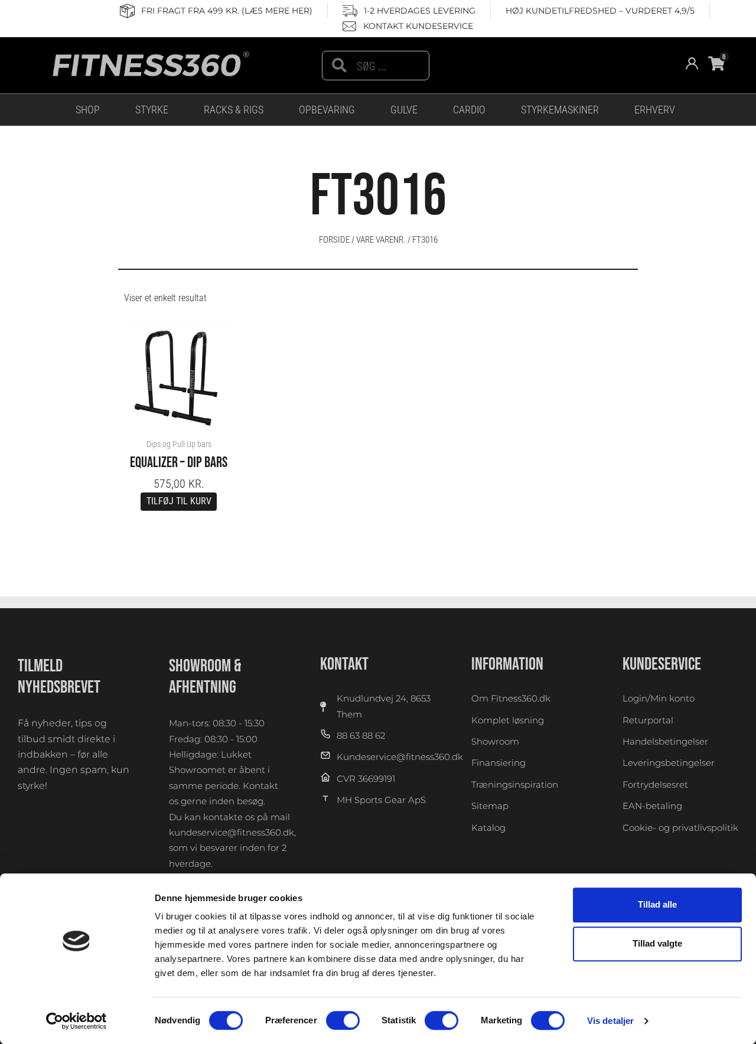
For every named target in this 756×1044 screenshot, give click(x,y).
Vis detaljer (610, 1021)
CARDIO (469, 109)
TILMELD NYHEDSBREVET (59, 676)
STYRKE (151, 109)
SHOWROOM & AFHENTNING (205, 676)
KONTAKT (344, 664)
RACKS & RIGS (233, 109)
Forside (334, 239)
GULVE (404, 109)
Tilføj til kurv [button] (178, 501)
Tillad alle (657, 904)
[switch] (343, 1020)
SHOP (88, 109)
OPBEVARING (327, 109)
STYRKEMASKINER (560, 109)
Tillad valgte (657, 944)
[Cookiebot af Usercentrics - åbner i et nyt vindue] (76, 1021)
